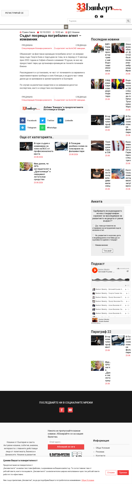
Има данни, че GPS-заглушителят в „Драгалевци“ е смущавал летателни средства (42, 171)
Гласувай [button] (108, 251)
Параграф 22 (101, 332)
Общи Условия (87, 480)
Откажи (111, 472)
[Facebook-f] (61, 410)
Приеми (123, 472)
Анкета (96, 201)
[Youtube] (102, 16)
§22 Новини (73, 32)
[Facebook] (96, 16)
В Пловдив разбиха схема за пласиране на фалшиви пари (78, 147)
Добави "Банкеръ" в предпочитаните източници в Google (63, 108)
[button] (66, 27)
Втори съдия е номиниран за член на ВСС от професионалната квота (43, 148)
